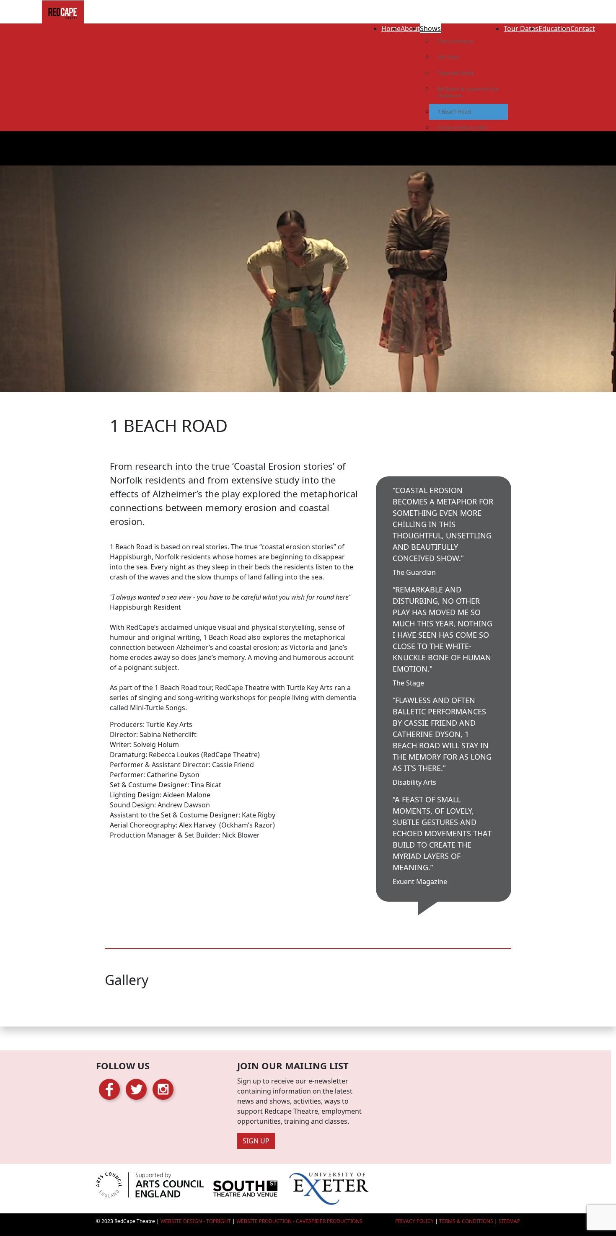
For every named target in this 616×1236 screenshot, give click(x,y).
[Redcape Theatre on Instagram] (163, 1088)
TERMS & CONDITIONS (466, 1221)
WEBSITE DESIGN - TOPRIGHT (195, 1221)
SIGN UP (256, 1140)
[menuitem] (391, 26)
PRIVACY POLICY (414, 1221)
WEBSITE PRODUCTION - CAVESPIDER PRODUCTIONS (299, 1221)
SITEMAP (509, 1221)
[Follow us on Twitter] (136, 1088)
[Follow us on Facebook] (109, 1088)
